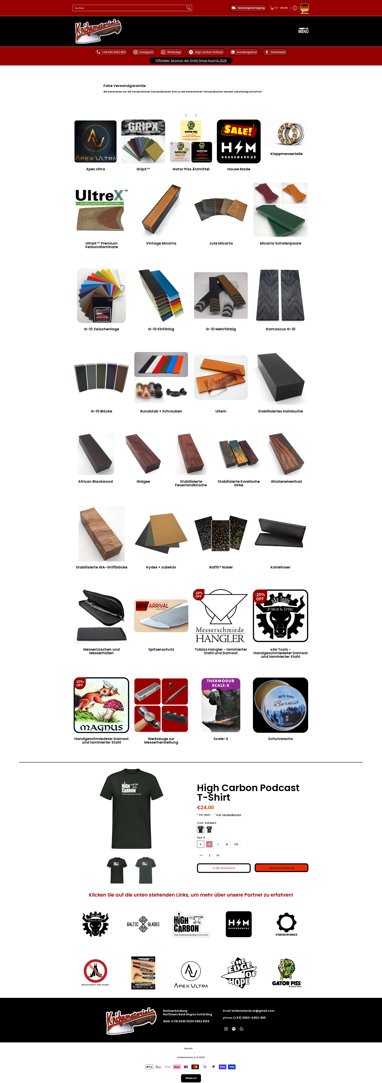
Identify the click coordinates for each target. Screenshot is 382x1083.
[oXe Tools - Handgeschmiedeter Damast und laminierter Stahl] (280, 616)
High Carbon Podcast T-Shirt (248, 792)
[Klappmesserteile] (286, 134)
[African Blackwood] (95, 454)
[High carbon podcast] (191, 924)
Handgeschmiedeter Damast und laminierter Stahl (101, 740)
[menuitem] (279, 8)
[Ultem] (221, 378)
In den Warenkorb (224, 868)
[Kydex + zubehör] (161, 533)
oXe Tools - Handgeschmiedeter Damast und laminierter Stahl (280, 653)
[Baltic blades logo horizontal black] (143, 924)
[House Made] (239, 141)
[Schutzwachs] (280, 705)
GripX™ (143, 169)
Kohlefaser (280, 567)
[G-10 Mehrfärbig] (221, 295)
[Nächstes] (195, 115)
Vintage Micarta (161, 243)
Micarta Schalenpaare (280, 243)
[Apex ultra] (191, 973)
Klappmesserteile (286, 153)
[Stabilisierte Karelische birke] (239, 454)
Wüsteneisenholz (286, 481)
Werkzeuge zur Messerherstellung (161, 740)
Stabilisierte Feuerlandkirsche (191, 483)
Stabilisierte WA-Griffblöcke (101, 567)
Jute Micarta (221, 243)
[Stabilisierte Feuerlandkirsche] (191, 454)
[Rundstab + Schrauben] (161, 378)
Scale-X (220, 738)
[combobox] (129, 8)
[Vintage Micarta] (161, 210)
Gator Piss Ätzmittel (191, 169)
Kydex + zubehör (161, 567)
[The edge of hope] (239, 973)
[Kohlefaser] (280, 533)
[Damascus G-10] (280, 295)
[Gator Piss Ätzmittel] (191, 141)
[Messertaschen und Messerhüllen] (101, 616)
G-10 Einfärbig (161, 329)
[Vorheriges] (186, 115)
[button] (226, 1028)
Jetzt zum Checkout (281, 868)
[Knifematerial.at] (98, 31)
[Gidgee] (143, 454)
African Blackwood (95, 481)
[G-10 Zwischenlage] (101, 295)
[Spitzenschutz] (161, 616)
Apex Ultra (95, 169)
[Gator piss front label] (286, 972)
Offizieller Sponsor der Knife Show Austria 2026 (191, 60)
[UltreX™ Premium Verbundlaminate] (101, 210)
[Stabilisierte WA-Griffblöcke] (101, 533)
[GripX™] (143, 141)
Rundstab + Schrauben (161, 411)
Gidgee (143, 481)
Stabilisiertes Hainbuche (280, 411)
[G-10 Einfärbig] (161, 295)
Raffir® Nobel (221, 567)
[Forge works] (286, 924)
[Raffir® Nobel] (221, 533)
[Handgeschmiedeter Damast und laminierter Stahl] (101, 705)
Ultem (220, 411)
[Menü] (303, 31)
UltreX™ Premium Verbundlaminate (101, 245)
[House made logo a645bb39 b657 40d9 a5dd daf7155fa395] (239, 924)
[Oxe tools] (95, 924)
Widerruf (191, 1078)
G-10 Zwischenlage (101, 329)
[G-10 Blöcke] (101, 378)
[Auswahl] (218, 855)
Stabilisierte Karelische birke (239, 483)
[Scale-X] (221, 705)
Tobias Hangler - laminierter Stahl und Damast (221, 651)
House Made (238, 169)
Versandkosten (231, 814)
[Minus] (201, 855)
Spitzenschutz (161, 649)
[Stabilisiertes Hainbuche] (280, 378)
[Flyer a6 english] (143, 972)
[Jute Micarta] (221, 210)
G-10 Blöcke (101, 411)
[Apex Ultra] (95, 141)
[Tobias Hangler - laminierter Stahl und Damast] (221, 616)
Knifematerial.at (186, 1057)
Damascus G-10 (280, 329)
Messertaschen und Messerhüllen (101, 651)
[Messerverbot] (95, 973)
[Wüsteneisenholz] (286, 454)
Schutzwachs (280, 738)
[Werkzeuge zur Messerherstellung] (161, 705)
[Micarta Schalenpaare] (280, 210)
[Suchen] (188, 8)
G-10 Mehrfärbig (221, 329)
